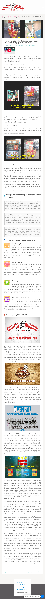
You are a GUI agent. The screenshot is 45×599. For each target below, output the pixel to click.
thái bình (6, 566)
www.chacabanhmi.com (22, 592)
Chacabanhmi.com (20, 45)
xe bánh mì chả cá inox (20, 164)
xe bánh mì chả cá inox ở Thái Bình (26, 566)
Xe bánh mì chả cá (31, 45)
